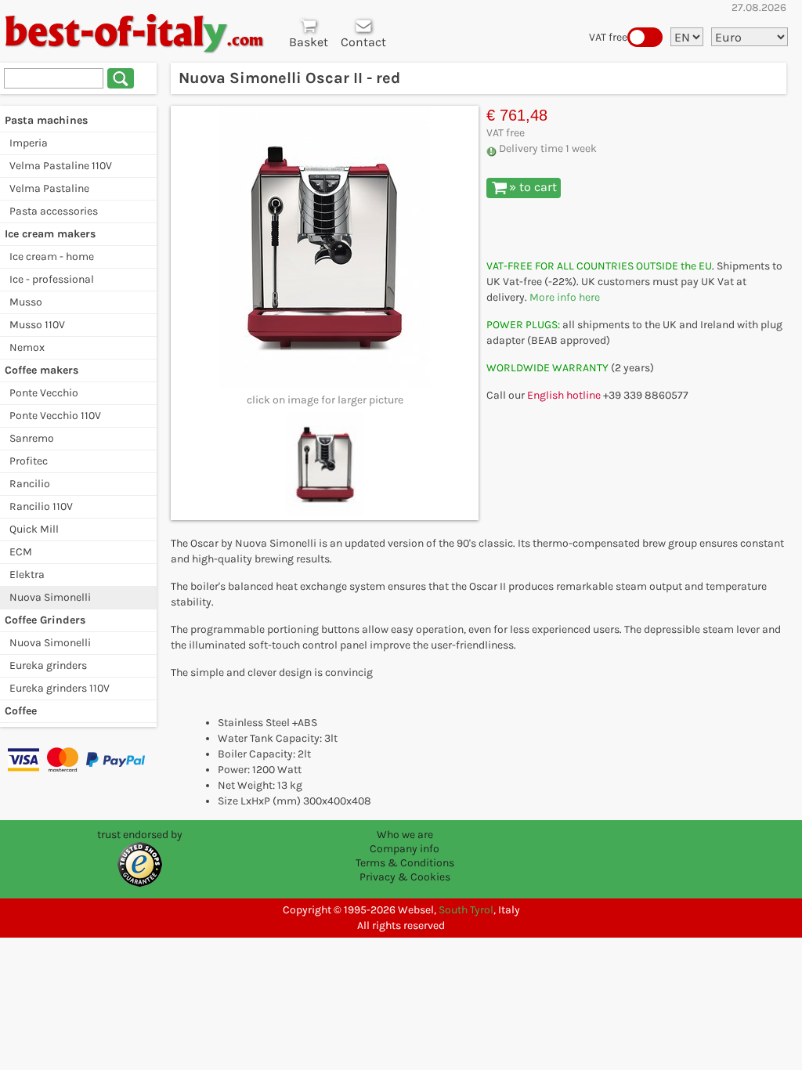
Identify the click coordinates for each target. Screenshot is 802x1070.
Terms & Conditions (405, 862)
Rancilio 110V (41, 506)
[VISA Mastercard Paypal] (78, 759)
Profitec (28, 461)
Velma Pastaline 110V (60, 165)
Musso (25, 302)
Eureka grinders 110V (59, 688)
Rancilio (29, 483)
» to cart (533, 186)
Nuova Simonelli (50, 597)
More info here (564, 297)
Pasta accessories (53, 211)
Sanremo (31, 438)
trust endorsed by (139, 834)
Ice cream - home (51, 256)
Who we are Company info (404, 841)
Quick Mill (34, 529)
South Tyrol (466, 909)
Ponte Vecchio (43, 392)
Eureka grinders (48, 665)
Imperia (28, 143)
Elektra (27, 574)
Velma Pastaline (49, 188)
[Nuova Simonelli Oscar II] (325, 247)
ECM (20, 551)
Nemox (27, 347)
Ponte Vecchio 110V (55, 415)
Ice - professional (51, 279)
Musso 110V (37, 324)
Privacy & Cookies (404, 877)
